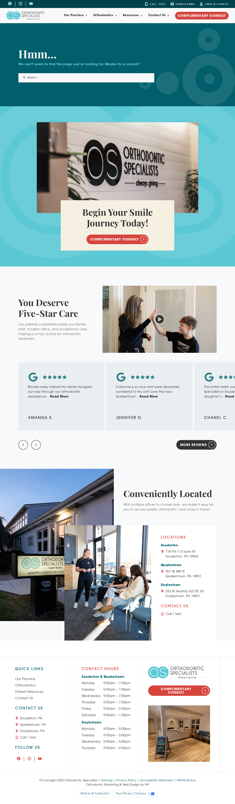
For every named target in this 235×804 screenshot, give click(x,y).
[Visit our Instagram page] (20, 4)
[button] (159, 319)
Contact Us (24, 698)
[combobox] (86, 77)
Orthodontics (25, 685)
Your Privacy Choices (131, 793)
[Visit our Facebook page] (10, 4)
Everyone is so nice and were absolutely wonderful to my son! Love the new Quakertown (148, 392)
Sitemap (107, 780)
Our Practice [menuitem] (74, 15)
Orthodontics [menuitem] (103, 15)
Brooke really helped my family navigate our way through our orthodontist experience (60, 392)
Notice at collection (95, 793)
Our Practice (25, 679)
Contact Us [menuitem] (157, 15)
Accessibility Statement (156, 780)
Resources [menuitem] (131, 15)
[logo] (25, 15)
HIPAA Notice (186, 780)
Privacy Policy (126, 780)
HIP (147, 785)
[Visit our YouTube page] (31, 4)
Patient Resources (29, 692)
